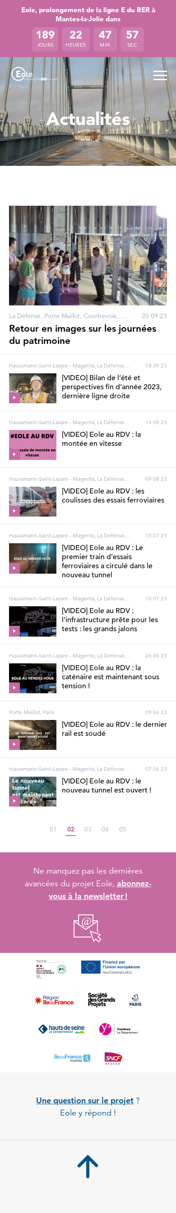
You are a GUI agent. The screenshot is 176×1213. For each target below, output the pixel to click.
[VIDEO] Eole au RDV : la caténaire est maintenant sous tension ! (110, 677)
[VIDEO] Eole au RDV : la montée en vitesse (101, 439)
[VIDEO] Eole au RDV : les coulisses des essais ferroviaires (113, 496)
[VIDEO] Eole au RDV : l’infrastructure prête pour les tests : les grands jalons (110, 619)
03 (88, 829)
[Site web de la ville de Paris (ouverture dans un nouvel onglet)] (135, 1000)
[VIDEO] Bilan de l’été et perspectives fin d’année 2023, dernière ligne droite (112, 387)
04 (105, 829)
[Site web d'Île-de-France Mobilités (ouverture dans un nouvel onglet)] (72, 1058)
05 (122, 829)
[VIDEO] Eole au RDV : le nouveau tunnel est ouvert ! (106, 786)
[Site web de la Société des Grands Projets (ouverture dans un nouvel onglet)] (102, 1000)
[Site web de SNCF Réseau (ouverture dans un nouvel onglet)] (113, 1058)
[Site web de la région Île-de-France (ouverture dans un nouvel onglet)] (54, 1000)
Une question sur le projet (85, 1100)
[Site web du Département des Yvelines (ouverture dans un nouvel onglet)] (118, 1029)
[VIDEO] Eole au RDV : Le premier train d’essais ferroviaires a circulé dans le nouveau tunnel (107, 561)
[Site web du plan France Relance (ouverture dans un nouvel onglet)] (51, 969)
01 (53, 829)
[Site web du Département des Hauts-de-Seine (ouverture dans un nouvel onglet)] (61, 1029)
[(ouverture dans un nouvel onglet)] (88, 928)
